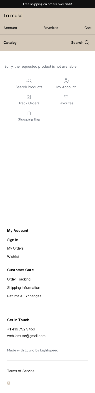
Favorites (51, 27)
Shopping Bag (29, 119)
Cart (87, 27)
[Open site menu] (88, 15)
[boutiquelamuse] (9, 384)
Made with (32, 350)
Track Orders (29, 103)
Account (10, 27)
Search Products (29, 87)
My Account (66, 87)
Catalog (10, 42)
